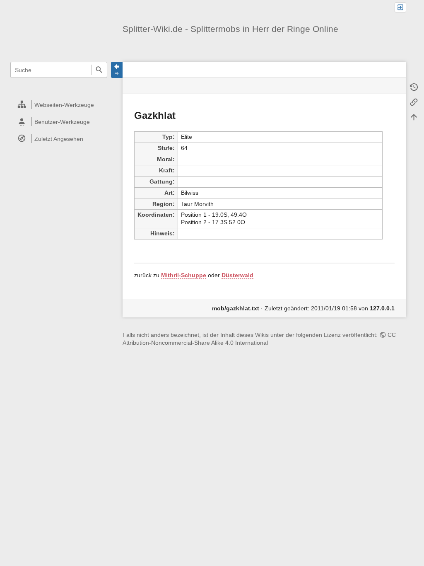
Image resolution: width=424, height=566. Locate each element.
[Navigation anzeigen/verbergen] (117, 70)
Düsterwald (237, 275)
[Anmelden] (400, 7)
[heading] (59, 104)
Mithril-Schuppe (183, 275)
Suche (99, 69)
